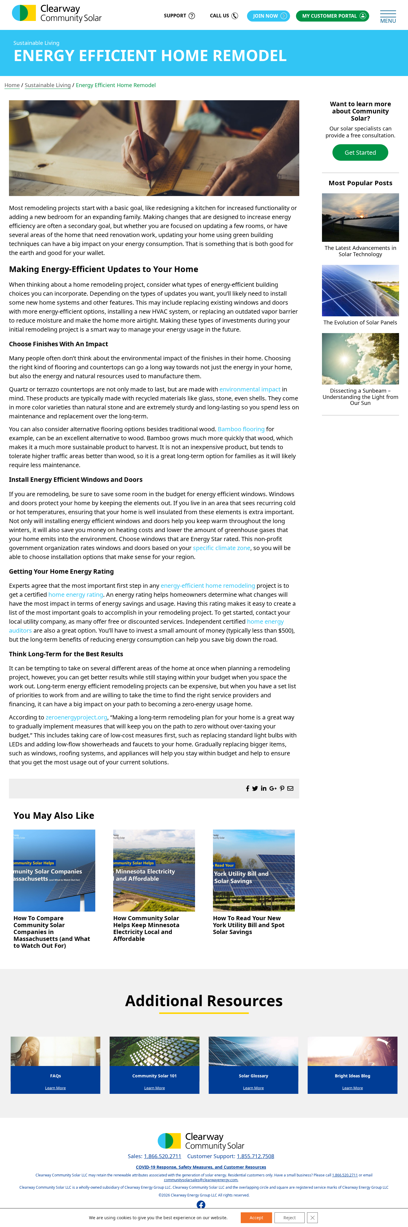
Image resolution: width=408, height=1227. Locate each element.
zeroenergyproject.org (76, 717)
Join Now (265, 16)
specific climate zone (221, 548)
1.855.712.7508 (255, 1156)
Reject (289, 1217)
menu (388, 20)
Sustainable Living (36, 42)
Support (175, 15)
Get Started (360, 152)
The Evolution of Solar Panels (360, 322)
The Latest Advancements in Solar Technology (360, 251)
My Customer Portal (329, 16)
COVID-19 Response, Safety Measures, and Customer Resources (201, 1167)
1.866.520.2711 (162, 1156)
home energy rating (75, 594)
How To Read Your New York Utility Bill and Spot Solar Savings (249, 925)
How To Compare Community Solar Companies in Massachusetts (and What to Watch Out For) (51, 932)
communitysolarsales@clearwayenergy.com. (201, 1179)
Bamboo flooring (241, 429)
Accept (256, 1217)
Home (12, 85)
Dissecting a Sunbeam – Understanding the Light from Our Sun (360, 396)
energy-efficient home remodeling (208, 585)
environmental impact (250, 389)
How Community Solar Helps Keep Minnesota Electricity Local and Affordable (146, 928)
